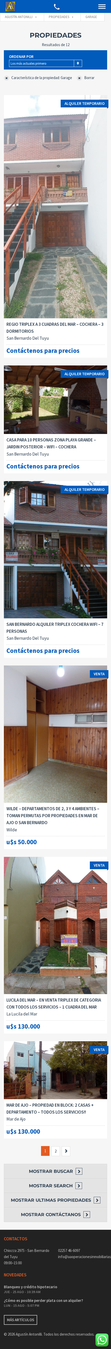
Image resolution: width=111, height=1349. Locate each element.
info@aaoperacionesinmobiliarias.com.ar (82, 1256)
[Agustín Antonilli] (10, 6)
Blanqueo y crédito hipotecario (30, 1286)
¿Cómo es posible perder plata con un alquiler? (43, 1300)
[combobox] (45, 63)
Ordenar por (21, 56)
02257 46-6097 (69, 1250)
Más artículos (20, 1319)
